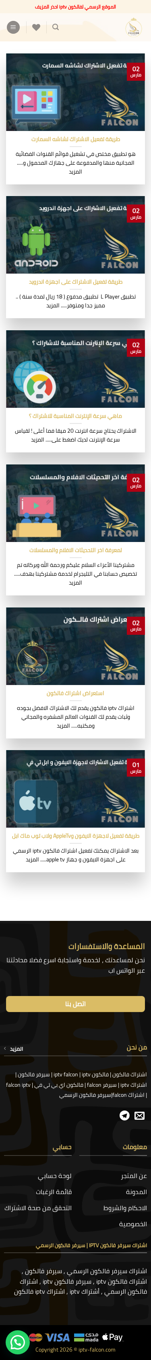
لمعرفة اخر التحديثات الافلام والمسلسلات (75, 550)
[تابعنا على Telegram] (125, 1116)
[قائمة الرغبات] (36, 27)
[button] (55, 27)
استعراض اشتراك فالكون (75, 693)
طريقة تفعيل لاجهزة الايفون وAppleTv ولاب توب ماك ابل (75, 836)
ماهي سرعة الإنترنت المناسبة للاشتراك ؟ (75, 416)
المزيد (16, 1049)
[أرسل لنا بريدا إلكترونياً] (139, 1116)
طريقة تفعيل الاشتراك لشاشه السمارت (75, 139)
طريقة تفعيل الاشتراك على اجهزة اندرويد (75, 282)
